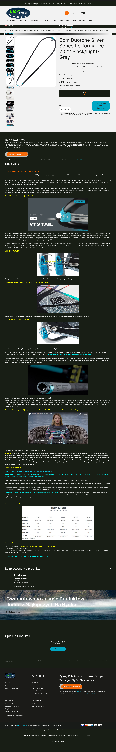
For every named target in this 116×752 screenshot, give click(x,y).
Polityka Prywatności (12, 688)
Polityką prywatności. (91, 693)
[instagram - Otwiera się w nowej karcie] (37, 676)
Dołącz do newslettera (17, 154)
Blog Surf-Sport (37, 706)
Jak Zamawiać (9, 704)
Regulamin (26, 159)
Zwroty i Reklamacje (11, 711)
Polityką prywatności (82, 159)
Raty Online (8, 709)
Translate (73, 27)
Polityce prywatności (84, 729)
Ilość (60, 105)
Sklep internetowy (57, 741)
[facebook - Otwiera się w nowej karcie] (40, 676)
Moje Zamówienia (37, 688)
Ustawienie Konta (37, 691)
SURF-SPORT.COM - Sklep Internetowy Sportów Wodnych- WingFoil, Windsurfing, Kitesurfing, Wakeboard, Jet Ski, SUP (33, 30)
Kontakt (34, 686)
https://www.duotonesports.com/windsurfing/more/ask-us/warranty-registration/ (28, 471)
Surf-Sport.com (22, 725)
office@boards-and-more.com (24, 586)
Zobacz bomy (14, 612)
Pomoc (34, 696)
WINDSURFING (67, 30)
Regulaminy (8, 686)
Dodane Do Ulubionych (39, 693)
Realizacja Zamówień (12, 706)
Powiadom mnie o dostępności (101, 105)
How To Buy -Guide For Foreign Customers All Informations (15, 714)
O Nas (34, 704)
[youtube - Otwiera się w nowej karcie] (43, 676)
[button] (67, 13)
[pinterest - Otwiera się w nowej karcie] (33, 676)
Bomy (74, 30)
